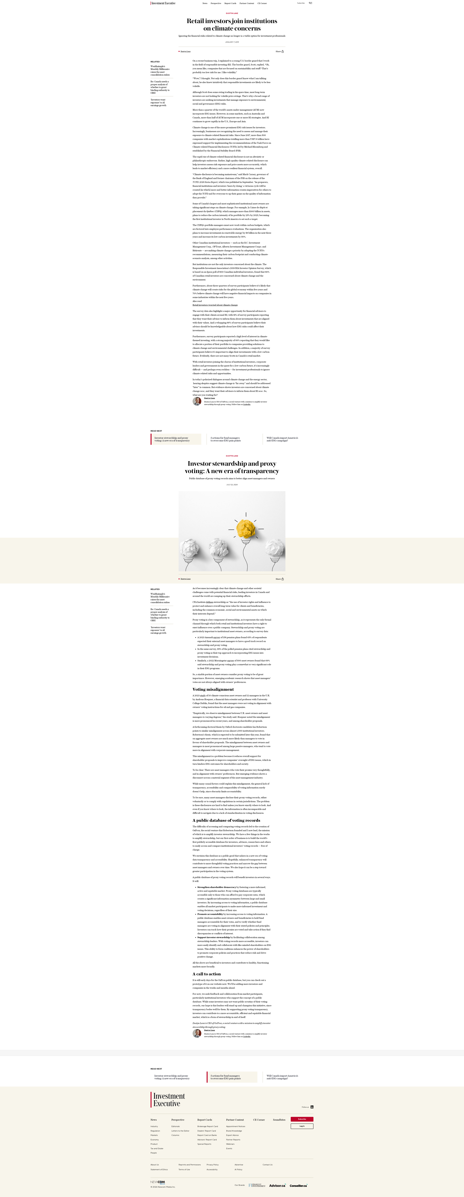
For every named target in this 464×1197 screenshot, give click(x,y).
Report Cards (230, 3)
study (203, 695)
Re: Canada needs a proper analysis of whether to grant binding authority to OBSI (160, 87)
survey (216, 637)
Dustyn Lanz (232, 13)
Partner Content (247, 3)
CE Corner (262, 3)
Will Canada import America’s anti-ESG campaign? (282, 439)
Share (278, 51)
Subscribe (301, 3)
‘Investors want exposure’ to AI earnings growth (158, 102)
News (205, 3)
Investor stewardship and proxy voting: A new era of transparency (172, 439)
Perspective (216, 3)
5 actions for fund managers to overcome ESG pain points (226, 439)
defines (209, 602)
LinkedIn (246, 404)
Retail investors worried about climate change (215, 305)
